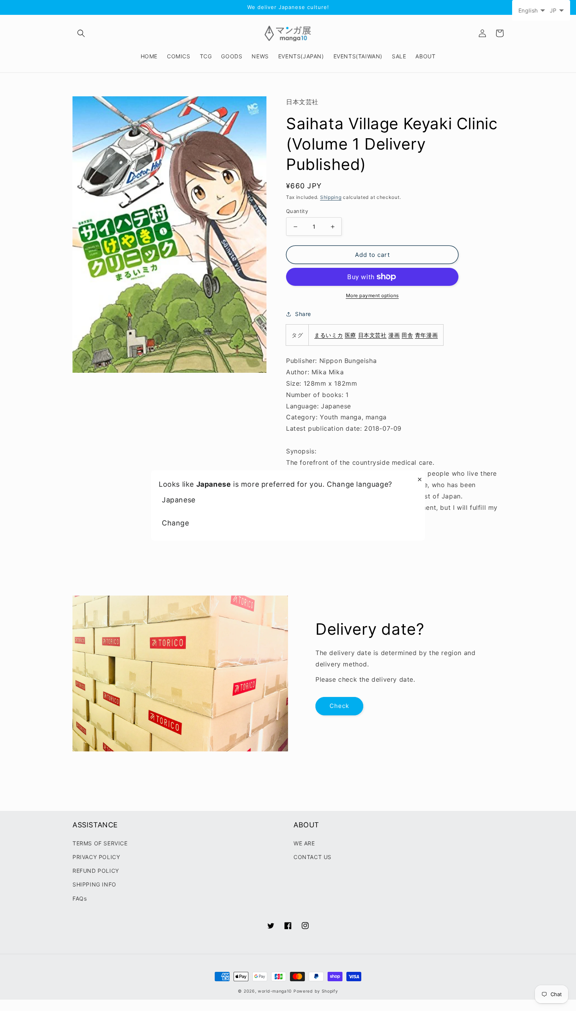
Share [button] (303, 314)
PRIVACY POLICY (96, 857)
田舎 (407, 335)
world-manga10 (275, 991)
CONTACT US (312, 857)
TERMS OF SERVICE (100, 843)
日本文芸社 (372, 335)
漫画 (394, 335)
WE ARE (304, 843)
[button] (81, 33)
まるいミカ (328, 335)
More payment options (372, 295)
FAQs (79, 898)
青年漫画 (426, 335)
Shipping (331, 197)
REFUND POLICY (95, 870)
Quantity (297, 211)
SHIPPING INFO (94, 884)
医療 (350, 335)
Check (339, 706)
